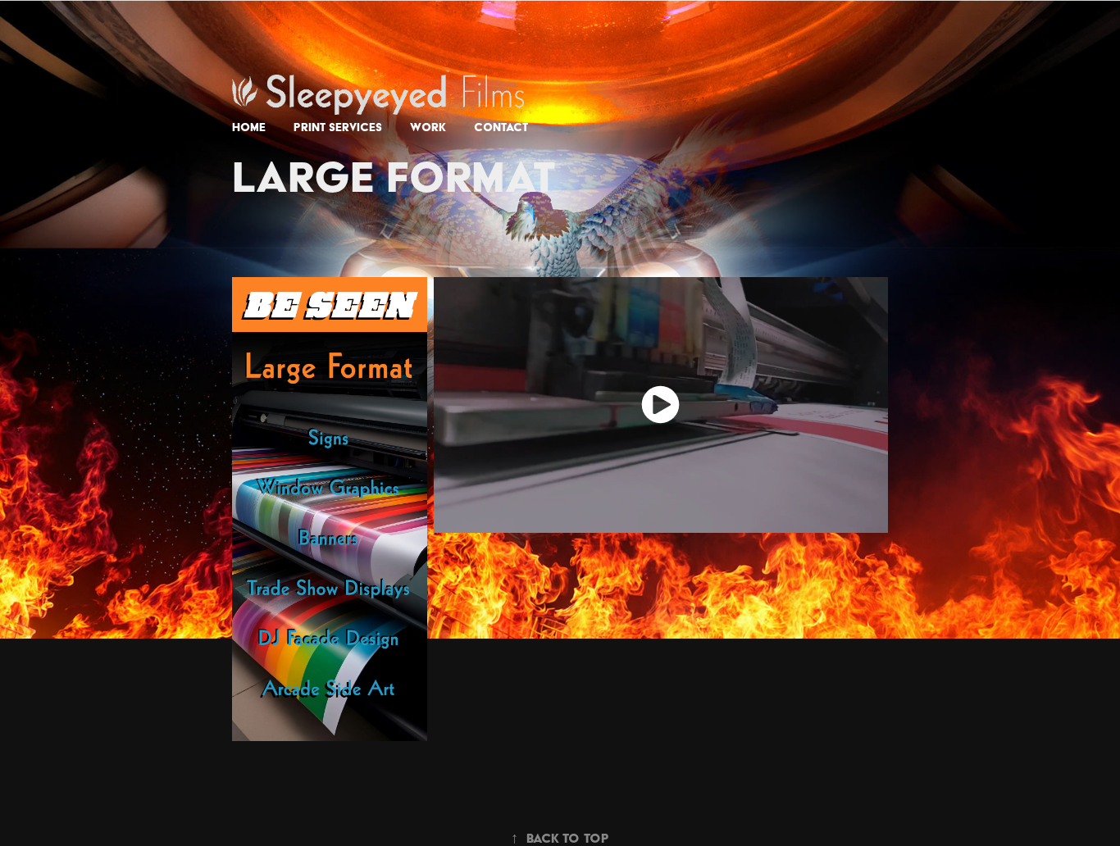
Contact (501, 127)
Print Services (338, 127)
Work (428, 127)
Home (249, 127)
